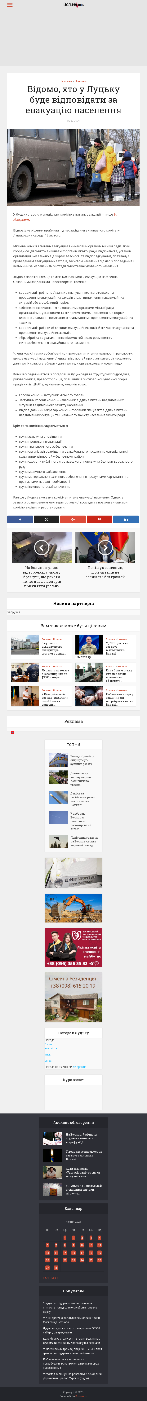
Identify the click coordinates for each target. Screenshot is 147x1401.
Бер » (54, 1277)
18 (90, 1253)
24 (82, 1260)
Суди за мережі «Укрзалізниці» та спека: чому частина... (83, 1172)
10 (82, 1245)
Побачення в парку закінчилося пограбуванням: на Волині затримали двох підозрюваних (71, 1363)
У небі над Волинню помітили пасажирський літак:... (80, 821)
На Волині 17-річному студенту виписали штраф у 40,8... (81, 1138)
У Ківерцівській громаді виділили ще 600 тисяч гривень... (55, 699)
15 (64, 1253)
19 (99, 1253)
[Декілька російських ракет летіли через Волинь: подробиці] (59, 797)
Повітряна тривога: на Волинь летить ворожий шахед (84, 841)
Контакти (81, 1396)
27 (47, 1268)
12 (99, 1245)
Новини (81, 81)
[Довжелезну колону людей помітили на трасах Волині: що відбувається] (59, 777)
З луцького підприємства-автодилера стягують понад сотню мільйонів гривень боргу (70, 1307)
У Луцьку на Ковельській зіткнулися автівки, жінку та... (84, 1189)
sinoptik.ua (79, 1067)
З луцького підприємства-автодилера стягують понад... (54, 648)
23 (73, 1260)
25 (90, 1260)
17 (82, 1253)
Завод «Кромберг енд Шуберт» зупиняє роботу (82, 760)
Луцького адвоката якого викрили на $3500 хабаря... (55, 674)
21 (56, 1260)
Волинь (66, 81)
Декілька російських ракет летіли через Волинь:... (82, 799)
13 (47, 1253)
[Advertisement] (73, 38)
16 (73, 1253)
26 (99, 1260)
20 (47, 1260)
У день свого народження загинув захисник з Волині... (84, 1155)
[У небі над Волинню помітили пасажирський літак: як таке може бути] (59, 817)
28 (56, 1268)
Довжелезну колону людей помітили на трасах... (80, 779)
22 (64, 1260)
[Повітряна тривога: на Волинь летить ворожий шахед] (59, 841)
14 (56, 1253)
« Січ (46, 1277)
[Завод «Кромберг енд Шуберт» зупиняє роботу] (59, 760)
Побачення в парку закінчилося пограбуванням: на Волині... (119, 699)
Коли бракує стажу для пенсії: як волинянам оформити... (119, 676)
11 (90, 1245)
